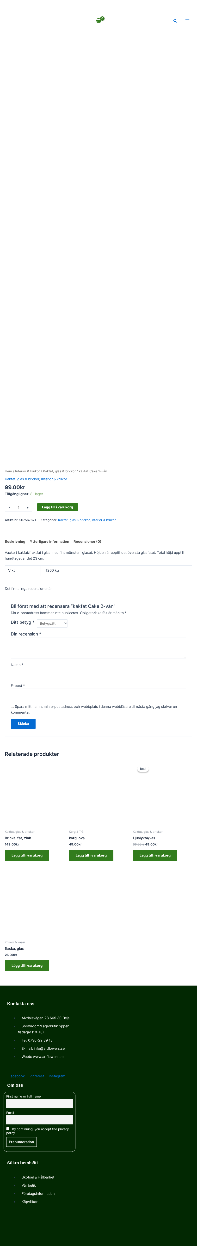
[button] (175, 21)
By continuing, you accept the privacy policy (37, 1131)
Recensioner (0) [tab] (87, 541)
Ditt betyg (23, 622)
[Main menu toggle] (187, 21)
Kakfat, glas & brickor (59, 471)
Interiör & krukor (27, 471)
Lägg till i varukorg (57, 507)
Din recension (26, 633)
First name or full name (23, 1096)
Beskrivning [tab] (15, 541)
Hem (8, 471)
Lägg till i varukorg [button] (27, 855)
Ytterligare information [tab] (49, 541)
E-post (18, 686)
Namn (17, 665)
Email (10, 1113)
